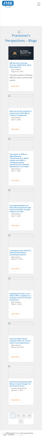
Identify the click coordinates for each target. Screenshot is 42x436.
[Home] (8, 2)
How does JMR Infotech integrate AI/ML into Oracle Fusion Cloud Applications (20, 341)
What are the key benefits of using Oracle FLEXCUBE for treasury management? (20, 113)
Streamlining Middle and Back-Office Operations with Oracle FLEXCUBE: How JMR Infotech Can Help (20, 208)
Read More (15, 86)
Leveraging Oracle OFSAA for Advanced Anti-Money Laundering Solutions (20, 252)
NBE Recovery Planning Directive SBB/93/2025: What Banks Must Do (20, 65)
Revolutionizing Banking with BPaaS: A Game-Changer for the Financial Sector (21, 384)
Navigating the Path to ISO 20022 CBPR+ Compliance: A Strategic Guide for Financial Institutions (20, 297)
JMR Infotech (16, 69)
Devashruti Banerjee (19, 388)
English (11, 434)
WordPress (38, 433)
